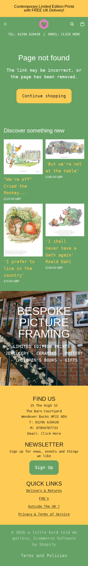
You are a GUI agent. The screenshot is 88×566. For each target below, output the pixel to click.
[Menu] (5, 24)
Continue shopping (44, 95)
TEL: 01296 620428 (24, 34)
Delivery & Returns (44, 490)
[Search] (72, 24)
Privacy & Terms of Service (44, 514)
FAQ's (44, 498)
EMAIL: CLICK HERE (64, 34)
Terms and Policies (44, 555)
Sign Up (44, 467)
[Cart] (82, 24)
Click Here (51, 433)
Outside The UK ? (44, 506)
